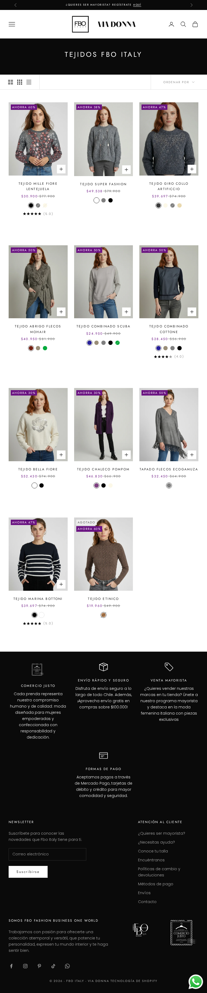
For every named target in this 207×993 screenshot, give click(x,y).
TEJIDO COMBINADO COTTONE (169, 329)
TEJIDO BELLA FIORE (38, 469)
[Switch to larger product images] (10, 82)
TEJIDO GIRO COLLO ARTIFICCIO (168, 186)
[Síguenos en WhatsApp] (67, 966)
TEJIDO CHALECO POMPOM (103, 469)
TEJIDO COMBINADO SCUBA (104, 326)
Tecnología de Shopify (134, 981)
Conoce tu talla (153, 851)
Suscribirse (28, 871)
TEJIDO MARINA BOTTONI (38, 598)
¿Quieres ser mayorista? (161, 833)
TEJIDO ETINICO (103, 598)
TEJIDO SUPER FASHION (103, 184)
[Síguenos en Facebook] (11, 966)
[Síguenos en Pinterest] (39, 966)
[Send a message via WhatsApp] (195, 981)
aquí (137, 5)
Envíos (144, 893)
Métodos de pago (155, 884)
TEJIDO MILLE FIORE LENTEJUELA (38, 186)
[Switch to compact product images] (28, 82)
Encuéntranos (151, 860)
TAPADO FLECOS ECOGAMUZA (169, 469)
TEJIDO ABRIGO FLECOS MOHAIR (38, 329)
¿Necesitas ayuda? (156, 842)
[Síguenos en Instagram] (25, 966)
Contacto (147, 901)
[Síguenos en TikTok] (53, 966)
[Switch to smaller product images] (19, 82)
